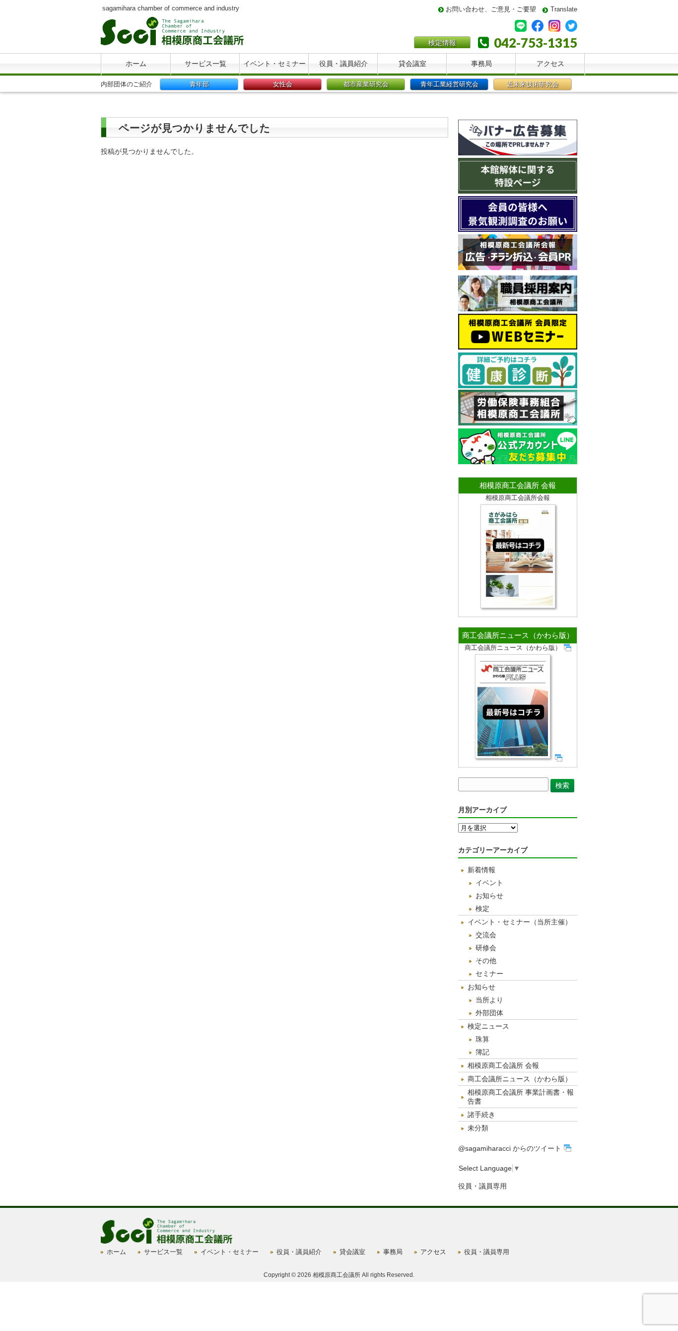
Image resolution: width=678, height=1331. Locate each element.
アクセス (433, 1252)
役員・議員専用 (482, 1186)
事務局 (393, 1252)
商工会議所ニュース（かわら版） (518, 635)
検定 (482, 908)
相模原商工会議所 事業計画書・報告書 (521, 1096)
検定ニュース (488, 1026)
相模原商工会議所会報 (517, 497)
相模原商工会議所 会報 (517, 485)
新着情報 (481, 870)
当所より (489, 1000)
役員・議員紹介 (299, 1252)
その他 (485, 961)
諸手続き (481, 1115)
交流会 (485, 935)
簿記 (482, 1052)
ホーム (116, 1252)
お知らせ (489, 896)
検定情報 (442, 43)
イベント (489, 883)
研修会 (485, 948)
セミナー (489, 974)
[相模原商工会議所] (172, 41)
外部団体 (489, 1013)
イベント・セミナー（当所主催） (520, 922)
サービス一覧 (163, 1252)
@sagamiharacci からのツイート (509, 1148)
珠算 (482, 1039)
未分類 (478, 1128)
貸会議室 (352, 1252)
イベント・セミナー (230, 1252)
